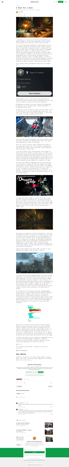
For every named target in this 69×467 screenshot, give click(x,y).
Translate (18, 5)
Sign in (66, 1)
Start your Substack (31, 462)
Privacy (34, 459)
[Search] (54, 2)
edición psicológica (19, 431)
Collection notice (41, 459)
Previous (20, 386)
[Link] (15, 354)
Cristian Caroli (21, 11)
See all (18, 444)
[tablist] (20, 394)
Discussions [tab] (24, 420)
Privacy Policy (42, 455)
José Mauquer (20, 409)
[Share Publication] (57, 2)
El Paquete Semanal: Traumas (23, 430)
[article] (34, 425)
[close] (44, 437)
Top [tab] (17, 420)
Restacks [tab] (22, 393)
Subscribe (61, 1)
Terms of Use (39, 454)
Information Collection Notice (34, 455)
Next (50, 386)
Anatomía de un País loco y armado (22, 424)
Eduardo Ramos (21, 402)
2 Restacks (27, 379)
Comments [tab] (18, 393)
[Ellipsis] (52, 403)
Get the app (39, 462)
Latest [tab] (20, 420)
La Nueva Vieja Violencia (22, 423)
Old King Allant (45, 291)
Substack (29, 464)
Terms (37, 459)
